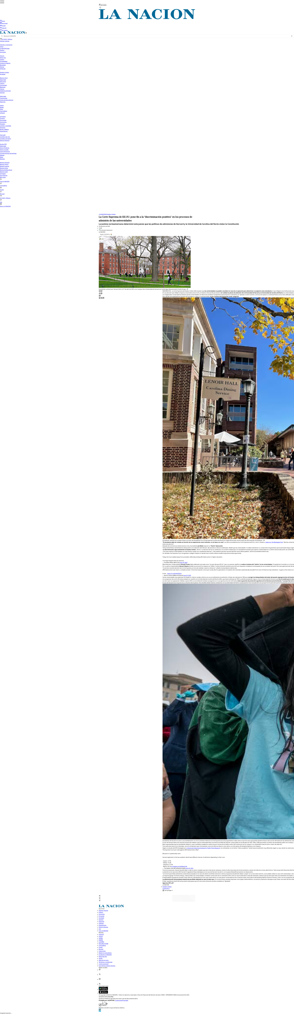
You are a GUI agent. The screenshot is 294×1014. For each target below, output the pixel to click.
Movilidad (3, 65)
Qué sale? (3, 135)
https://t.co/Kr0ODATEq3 (174, 573)
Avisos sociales (4, 150)
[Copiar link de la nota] (100, 296)
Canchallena (3, 111)
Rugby (2, 107)
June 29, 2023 (183, 562)
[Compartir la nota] (100, 293)
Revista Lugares (4, 166)
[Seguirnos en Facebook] (100, 970)
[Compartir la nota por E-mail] (103, 298)
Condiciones (118, 1000)
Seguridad (3, 80)
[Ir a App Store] (103, 993)
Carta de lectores (5, 151)
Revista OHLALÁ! (4, 162)
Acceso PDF (3, 144)
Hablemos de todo (5, 91)
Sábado (2, 155)
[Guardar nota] (100, 291)
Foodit (4, 26)
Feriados (2, 124)
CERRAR (2, 1)
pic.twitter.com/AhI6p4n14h (179, 866)
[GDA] (103, 1006)
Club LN (4, 28)
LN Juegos (3, 116)
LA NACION (102, 214)
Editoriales (3, 96)
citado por (274, 542)
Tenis (1, 109)
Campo (2, 59)
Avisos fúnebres (4, 148)
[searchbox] (146, 36)
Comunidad (3, 85)
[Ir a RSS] (100, 984)
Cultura (2, 83)
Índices (2, 67)
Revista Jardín (4, 172)
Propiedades (3, 61)
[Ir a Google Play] (103, 989)
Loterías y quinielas (5, 126)
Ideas (1, 157)
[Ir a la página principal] (147, 19)
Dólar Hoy (3, 58)
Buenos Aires (4, 78)
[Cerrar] (26, 33)
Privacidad (125, 1000)
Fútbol (2, 105)
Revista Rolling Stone (6, 170)
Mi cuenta (5, 30)
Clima (1, 46)
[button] (147, 119)
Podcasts (2, 127)
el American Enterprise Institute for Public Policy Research (203, 848)
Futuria (2, 56)
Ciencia (2, 89)
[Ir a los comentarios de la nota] (101, 291)
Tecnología (3, 120)
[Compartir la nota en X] (101, 298)
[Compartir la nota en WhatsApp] (101, 293)
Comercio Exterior (5, 63)
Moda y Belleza (4, 129)
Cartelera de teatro (5, 139)
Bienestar (3, 87)
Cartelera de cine (5, 137)
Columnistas (3, 98)
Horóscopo (3, 122)
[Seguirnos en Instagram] (100, 979)
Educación (3, 81)
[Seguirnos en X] (100, 974)
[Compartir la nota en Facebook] (100, 298)
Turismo (2, 118)
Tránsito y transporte (6, 45)
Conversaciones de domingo (8, 153)
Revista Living (4, 168)
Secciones (5, 23)
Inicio (3, 21)
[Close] (100, 896)
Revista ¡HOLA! (4, 164)
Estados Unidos (4, 72)
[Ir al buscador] (100, 7)
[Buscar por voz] (291, 36)
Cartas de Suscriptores (6, 100)
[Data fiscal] (100, 1011)
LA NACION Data (4, 48)
